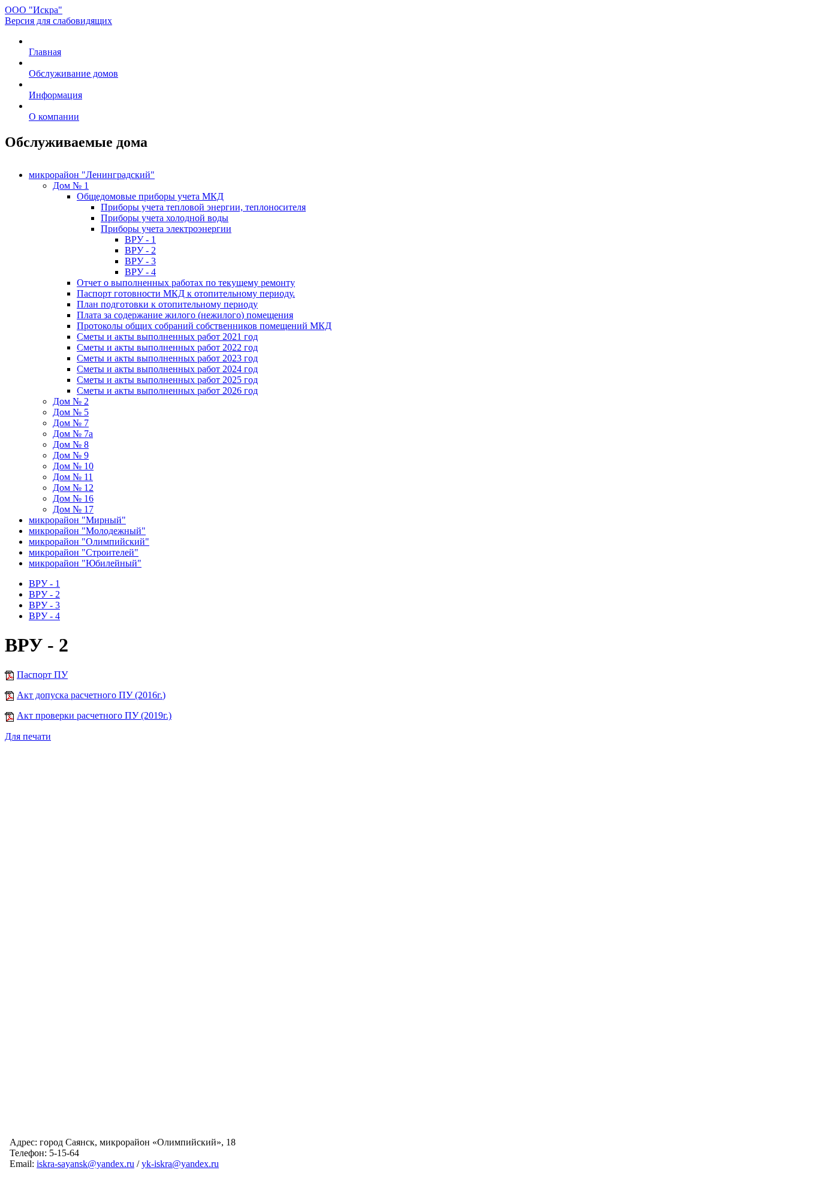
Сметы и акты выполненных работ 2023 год (167, 358)
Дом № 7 (71, 423)
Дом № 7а (73, 434)
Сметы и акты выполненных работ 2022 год (167, 347)
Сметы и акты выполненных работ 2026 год (167, 390)
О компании (54, 116)
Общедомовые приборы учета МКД (150, 196)
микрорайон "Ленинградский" (92, 175)
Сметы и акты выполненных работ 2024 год (167, 369)
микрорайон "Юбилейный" (85, 563)
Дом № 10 (73, 466)
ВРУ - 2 (140, 250)
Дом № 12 (73, 488)
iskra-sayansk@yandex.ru (85, 1164)
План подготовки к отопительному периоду (167, 304)
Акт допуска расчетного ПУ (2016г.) (91, 695)
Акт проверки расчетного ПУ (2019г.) (94, 715)
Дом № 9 (71, 455)
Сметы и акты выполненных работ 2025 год (167, 380)
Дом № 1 (71, 185)
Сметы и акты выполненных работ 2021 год (167, 336)
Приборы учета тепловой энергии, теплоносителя (203, 207)
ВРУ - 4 (140, 272)
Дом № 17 (73, 509)
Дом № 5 (71, 412)
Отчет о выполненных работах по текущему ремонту (186, 283)
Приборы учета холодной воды (164, 218)
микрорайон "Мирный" (77, 520)
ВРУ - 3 (140, 261)
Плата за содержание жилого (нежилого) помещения (185, 315)
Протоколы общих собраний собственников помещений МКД (204, 326)
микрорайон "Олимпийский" (89, 541)
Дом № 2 (71, 401)
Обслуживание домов (73, 73)
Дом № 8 (71, 444)
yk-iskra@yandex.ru (180, 1164)
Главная (45, 52)
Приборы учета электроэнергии (166, 229)
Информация (55, 95)
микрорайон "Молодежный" (87, 531)
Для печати (28, 736)
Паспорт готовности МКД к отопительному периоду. (186, 293)
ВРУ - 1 (140, 239)
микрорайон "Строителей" (83, 552)
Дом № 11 (73, 477)
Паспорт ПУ (42, 675)
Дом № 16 (73, 498)
